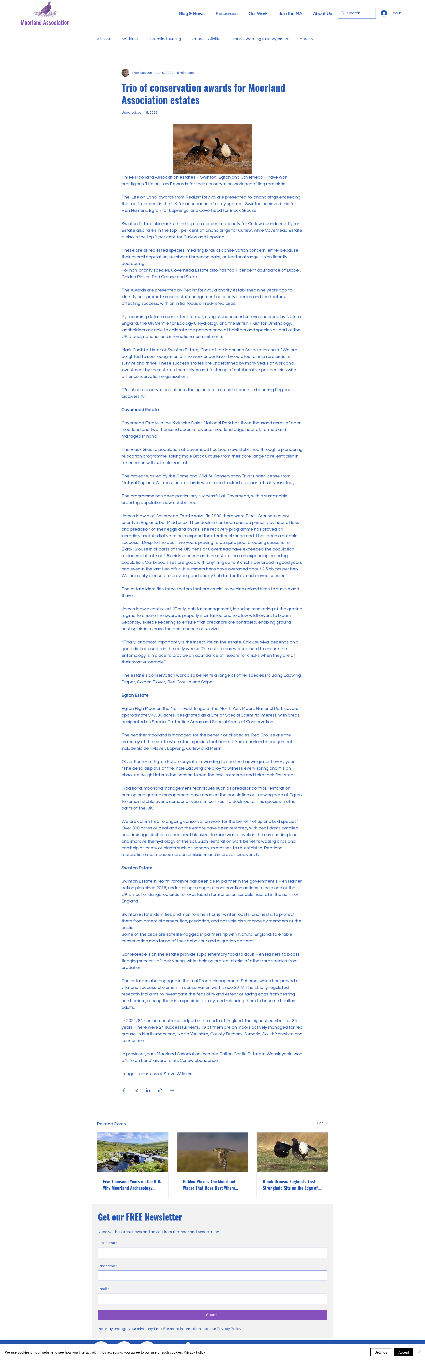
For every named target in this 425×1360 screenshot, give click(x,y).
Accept (403, 1352)
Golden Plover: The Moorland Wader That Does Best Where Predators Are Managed (209, 1184)
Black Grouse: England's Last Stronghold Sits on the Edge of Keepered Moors (290, 1184)
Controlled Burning (164, 39)
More (304, 39)
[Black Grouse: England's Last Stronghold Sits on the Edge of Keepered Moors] (292, 1152)
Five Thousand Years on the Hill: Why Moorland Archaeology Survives (132, 1184)
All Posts (104, 39)
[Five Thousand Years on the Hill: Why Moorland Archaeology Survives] (132, 1152)
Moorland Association (45, 22)
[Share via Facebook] (123, 1090)
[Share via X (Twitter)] (136, 1090)
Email (103, 1289)
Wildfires (130, 39)
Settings (381, 1352)
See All (322, 1123)
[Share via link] (160, 1090)
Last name (107, 1266)
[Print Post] (172, 1090)
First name (107, 1243)
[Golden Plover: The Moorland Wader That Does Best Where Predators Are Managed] (212, 1152)
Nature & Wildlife (206, 39)
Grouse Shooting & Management (260, 39)
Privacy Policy (194, 1352)
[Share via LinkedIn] (148, 1090)
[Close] (419, 1352)
